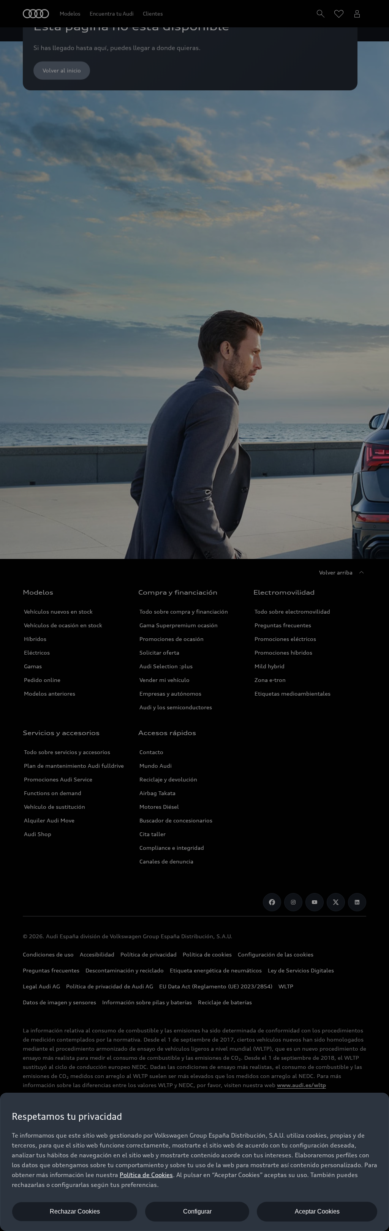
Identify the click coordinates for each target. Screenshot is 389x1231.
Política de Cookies (146, 1175)
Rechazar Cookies (75, 1211)
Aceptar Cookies (317, 1211)
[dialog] (194, 1162)
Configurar (197, 1211)
